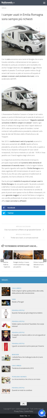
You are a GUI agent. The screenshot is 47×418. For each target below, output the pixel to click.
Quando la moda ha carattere (22, 390)
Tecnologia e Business (19, 377)
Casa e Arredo (16, 288)
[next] (44, 260)
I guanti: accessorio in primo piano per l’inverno (28, 346)
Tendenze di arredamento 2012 (23, 368)
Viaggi (4, 8)
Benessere (15, 354)
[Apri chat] (42, 413)
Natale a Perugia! (18, 302)
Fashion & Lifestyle (18, 310)
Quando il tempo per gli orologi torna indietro (27, 313)
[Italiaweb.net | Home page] (10, 3)
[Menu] (44, 2)
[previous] (2, 260)
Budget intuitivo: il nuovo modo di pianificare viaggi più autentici (21, 264)
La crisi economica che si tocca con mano (26, 379)
